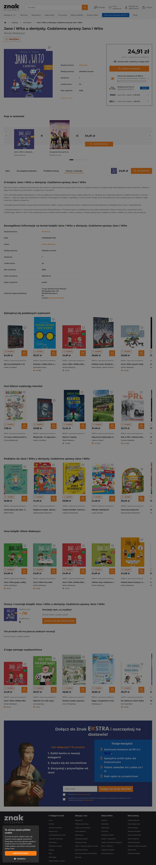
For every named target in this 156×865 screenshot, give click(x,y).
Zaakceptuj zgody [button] (20, 853)
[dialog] (20, 844)
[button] (21, 858)
